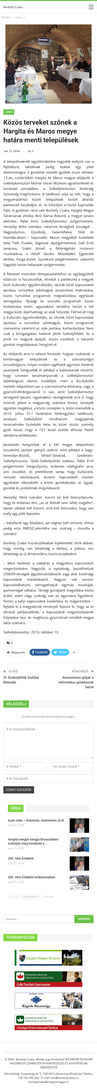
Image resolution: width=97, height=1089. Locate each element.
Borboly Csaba (13, 7)
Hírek (9, 112)
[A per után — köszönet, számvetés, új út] (79, 825)
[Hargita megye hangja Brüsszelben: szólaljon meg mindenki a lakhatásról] (79, 844)
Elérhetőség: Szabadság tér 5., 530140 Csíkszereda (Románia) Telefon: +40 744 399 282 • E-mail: (48, 1076)
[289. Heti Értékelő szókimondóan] (79, 882)
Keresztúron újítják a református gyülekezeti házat (76, 682)
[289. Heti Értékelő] (79, 863)
